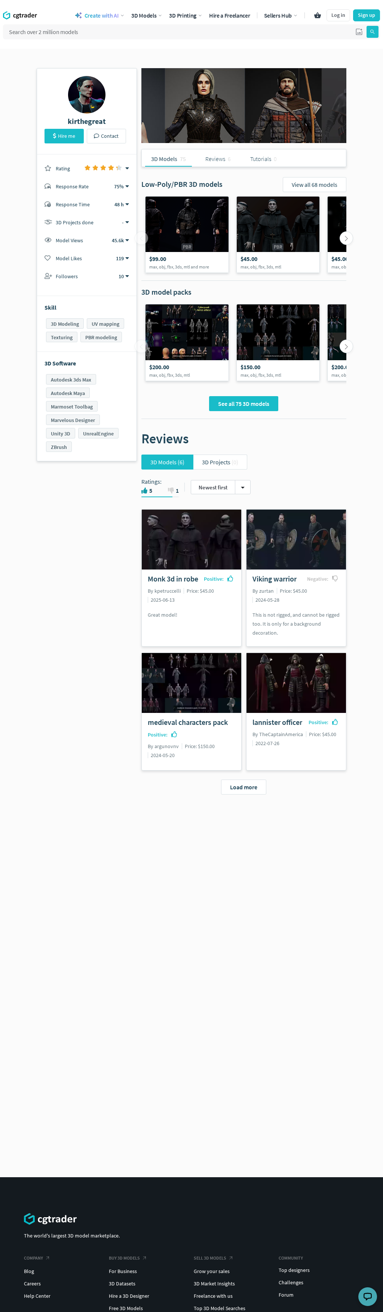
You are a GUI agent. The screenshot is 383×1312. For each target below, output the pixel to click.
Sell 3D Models (210, 1258)
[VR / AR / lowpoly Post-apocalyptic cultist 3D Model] (187, 235)
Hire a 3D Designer (129, 1296)
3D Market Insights (214, 1283)
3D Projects (220, 462)
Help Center (37, 1296)
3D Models (167, 462)
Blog (29, 1271)
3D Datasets (122, 1283)
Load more (243, 787)
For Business (123, 1271)
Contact (110, 136)
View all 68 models (314, 184)
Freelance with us (213, 1296)
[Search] (373, 32)
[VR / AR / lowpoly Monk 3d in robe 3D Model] (278, 235)
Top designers (294, 1270)
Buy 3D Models (124, 1258)
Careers (32, 1283)
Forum (286, 1294)
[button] (359, 32)
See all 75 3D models (243, 403)
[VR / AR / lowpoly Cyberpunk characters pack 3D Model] (187, 342)
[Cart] (318, 15)
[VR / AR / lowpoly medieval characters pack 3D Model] (278, 342)
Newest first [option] (213, 487)
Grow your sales (212, 1271)
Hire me (66, 136)
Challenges (291, 1282)
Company (33, 1258)
